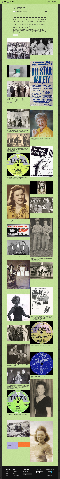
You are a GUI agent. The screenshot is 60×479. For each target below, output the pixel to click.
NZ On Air (50, 472)
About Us (14, 469)
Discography (25, 11)
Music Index (8, 469)
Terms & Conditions (16, 475)
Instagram (25, 471)
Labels (7, 473)
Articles (7, 475)
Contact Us (15, 471)
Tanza (20, 445)
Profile (15, 11)
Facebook (46, 11)
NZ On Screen (39, 472)
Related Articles (19, 11)
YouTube (27, 471)
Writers (14, 473)
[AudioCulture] (8, 2)
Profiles (7, 471)
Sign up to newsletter (28, 474)
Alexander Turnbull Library (39, 319)
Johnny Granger (10, 445)
